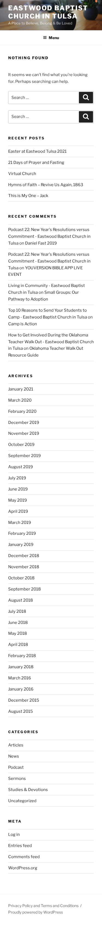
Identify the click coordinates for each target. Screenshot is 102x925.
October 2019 (21, 444)
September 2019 (24, 455)
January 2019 (20, 544)
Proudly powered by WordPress (35, 912)
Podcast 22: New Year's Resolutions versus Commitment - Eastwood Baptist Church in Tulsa (49, 236)
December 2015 (23, 700)
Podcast (16, 767)
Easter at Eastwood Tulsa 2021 (37, 151)
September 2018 (24, 589)
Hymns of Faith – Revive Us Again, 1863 (45, 184)
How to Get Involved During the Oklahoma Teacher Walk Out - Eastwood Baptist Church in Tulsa (51, 342)
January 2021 (20, 389)
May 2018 (17, 633)
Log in (14, 834)
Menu (54, 37)
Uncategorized (22, 800)
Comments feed (24, 856)
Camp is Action (22, 323)
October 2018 (21, 578)
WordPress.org (22, 867)
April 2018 (18, 644)
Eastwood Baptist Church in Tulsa (48, 12)
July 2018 (17, 611)
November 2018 (23, 566)
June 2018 (18, 622)
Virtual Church (22, 173)
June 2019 (18, 489)
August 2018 (20, 600)
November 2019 (23, 433)
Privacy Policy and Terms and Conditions (43, 905)
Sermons (17, 778)
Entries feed (20, 845)
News (13, 756)
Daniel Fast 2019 (41, 243)
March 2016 (19, 678)
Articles (15, 745)
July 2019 (17, 478)
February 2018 (22, 655)
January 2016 (20, 689)
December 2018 (23, 555)
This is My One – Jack (28, 195)
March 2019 (19, 522)
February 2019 (22, 533)
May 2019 (17, 500)
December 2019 (23, 422)
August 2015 (20, 711)
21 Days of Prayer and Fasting (36, 162)
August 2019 (20, 466)
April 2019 (18, 511)
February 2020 (22, 411)
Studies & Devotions (28, 789)
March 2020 (20, 400)
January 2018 (20, 666)
